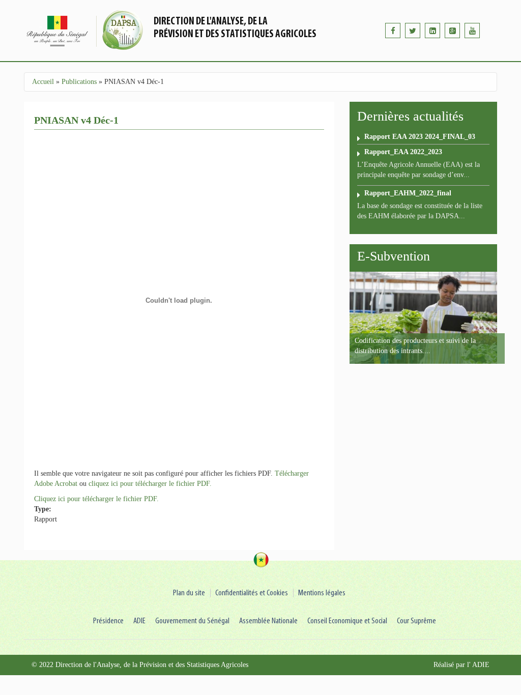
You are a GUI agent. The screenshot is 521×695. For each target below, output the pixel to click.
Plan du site (189, 593)
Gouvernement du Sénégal (192, 621)
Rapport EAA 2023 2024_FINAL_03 (419, 136)
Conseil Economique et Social (347, 621)
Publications (79, 81)
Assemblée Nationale (268, 621)
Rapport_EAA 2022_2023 (403, 152)
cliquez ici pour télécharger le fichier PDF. (150, 483)
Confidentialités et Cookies (251, 593)
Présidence (108, 621)
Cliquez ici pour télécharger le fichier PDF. (96, 499)
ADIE (139, 621)
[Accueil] (87, 30)
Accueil (43, 81)
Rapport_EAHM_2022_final (407, 193)
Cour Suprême (416, 621)
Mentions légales (321, 593)
